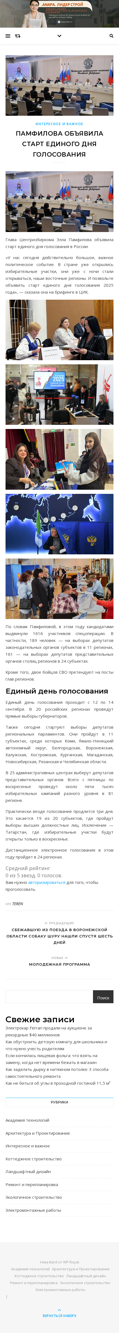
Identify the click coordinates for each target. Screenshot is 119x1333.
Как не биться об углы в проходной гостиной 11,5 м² (58, 1083)
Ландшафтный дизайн (28, 1171)
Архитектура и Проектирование (38, 1133)
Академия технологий (27, 1120)
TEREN (17, 903)
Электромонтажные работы (33, 1210)
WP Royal (71, 1262)
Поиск (103, 997)
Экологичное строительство (34, 1197)
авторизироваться (46, 882)
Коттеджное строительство (34, 1158)
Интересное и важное (59, 124)
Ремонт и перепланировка (32, 1184)
